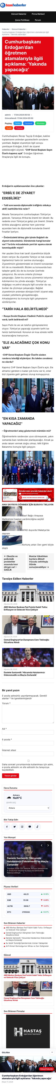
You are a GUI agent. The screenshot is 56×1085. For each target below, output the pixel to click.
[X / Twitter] (14, 827)
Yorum (6, 703)
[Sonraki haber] (47, 845)
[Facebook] (7, 827)
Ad (4, 728)
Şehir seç (11, 803)
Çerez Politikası (22, 20)
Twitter (17, 123)
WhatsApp (40, 123)
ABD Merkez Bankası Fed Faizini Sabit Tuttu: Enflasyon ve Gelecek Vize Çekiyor (29, 929)
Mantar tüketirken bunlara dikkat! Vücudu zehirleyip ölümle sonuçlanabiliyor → (39, 561)
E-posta (7, 739)
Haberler (5, 29)
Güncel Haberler (18, 14)
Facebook (28, 123)
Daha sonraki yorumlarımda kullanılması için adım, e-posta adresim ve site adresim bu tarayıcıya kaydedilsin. (27, 767)
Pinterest (19, 128)
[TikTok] (37, 827)
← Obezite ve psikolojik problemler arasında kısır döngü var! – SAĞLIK (11, 563)
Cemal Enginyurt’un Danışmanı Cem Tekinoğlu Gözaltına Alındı (25, 934)
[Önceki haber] (42, 845)
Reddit (9, 128)
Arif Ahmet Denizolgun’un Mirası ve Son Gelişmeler (27, 946)
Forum (38, 20)
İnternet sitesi (9, 750)
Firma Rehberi (38, 14)
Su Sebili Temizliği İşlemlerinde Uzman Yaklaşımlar (27, 943)
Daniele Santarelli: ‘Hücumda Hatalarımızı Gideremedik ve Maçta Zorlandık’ (28, 939)
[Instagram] (22, 827)
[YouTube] (30, 827)
